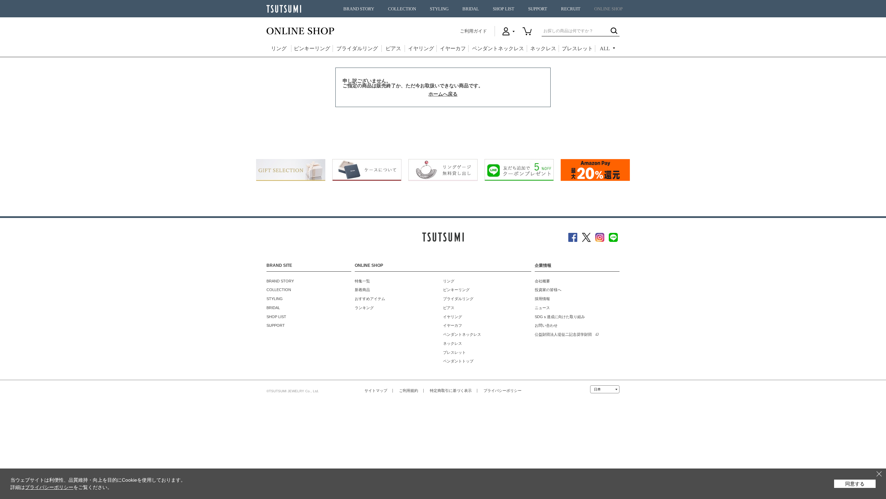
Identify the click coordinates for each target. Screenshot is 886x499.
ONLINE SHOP (608, 9)
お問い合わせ (546, 325)
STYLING (439, 9)
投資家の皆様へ (548, 290)
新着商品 (362, 290)
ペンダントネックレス (498, 48)
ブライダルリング (357, 48)
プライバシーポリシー (502, 390)
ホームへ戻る (443, 94)
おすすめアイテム (370, 299)
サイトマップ (375, 390)
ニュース (542, 308)
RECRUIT (570, 9)
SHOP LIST (503, 9)
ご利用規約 (408, 390)
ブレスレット (577, 48)
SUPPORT (537, 9)
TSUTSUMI (283, 9)
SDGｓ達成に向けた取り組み (560, 317)
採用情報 (542, 299)
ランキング (364, 308)
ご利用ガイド (473, 31)
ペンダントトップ (458, 361)
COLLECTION (402, 9)
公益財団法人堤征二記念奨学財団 (563, 334)
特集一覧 (362, 281)
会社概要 (542, 281)
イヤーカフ (453, 48)
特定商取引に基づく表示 (451, 390)
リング (279, 48)
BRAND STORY (358, 9)
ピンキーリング (312, 48)
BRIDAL (470, 9)
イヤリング (421, 48)
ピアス (393, 48)
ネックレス (543, 48)
